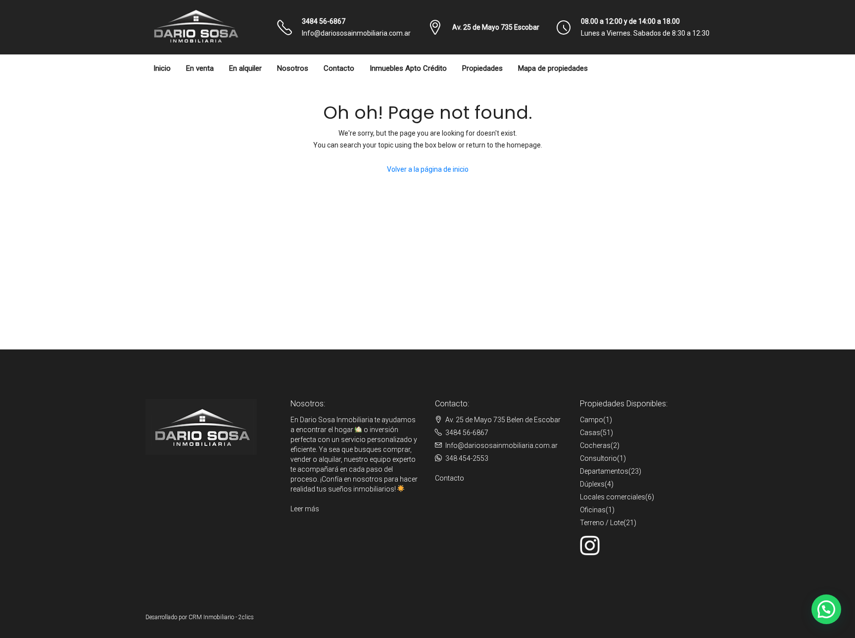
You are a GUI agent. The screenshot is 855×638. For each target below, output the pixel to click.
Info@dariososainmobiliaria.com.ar (356, 33)
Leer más (304, 509)
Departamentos (604, 471)
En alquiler (245, 68)
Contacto (339, 68)
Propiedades (482, 68)
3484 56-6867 (323, 21)
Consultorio (598, 458)
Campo (591, 420)
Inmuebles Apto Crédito (408, 68)
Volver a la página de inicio (428, 169)
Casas (590, 433)
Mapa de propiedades (553, 68)
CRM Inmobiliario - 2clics (221, 617)
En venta (200, 68)
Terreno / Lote (601, 523)
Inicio (162, 68)
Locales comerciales (612, 497)
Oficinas (593, 510)
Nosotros (292, 68)
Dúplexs (592, 484)
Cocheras (595, 445)
